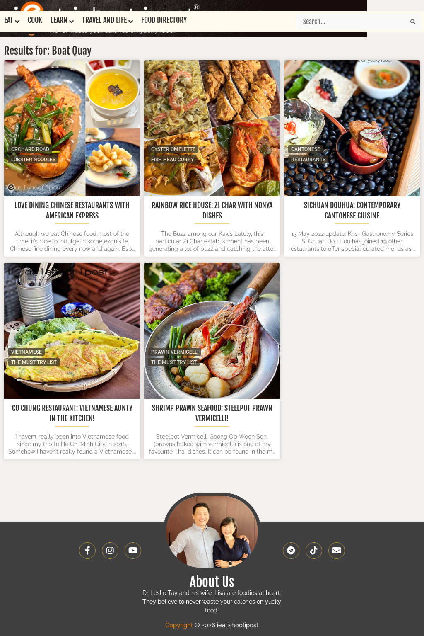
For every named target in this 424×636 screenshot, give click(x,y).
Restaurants (308, 160)
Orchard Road (30, 149)
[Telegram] (291, 550)
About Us (212, 582)
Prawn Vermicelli (174, 352)
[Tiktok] (314, 550)
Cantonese (305, 149)
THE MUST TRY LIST (34, 362)
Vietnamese (26, 352)
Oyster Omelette (173, 149)
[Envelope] (336, 550)
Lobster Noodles (33, 160)
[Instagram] (110, 550)
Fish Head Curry (172, 160)
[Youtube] (133, 550)
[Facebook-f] (87, 550)
